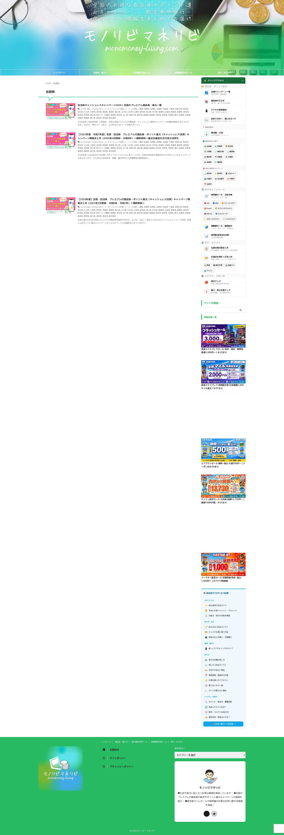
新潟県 (80, 115)
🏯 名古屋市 (219, 179)
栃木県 (92, 115)
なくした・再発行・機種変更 (218, 701)
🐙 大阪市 (230, 179)
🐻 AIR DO (208, 214)
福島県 (152, 115)
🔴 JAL (206, 203)
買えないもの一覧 (214, 685)
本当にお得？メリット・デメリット (221, 610)
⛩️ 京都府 (218, 157)
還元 (176, 115)
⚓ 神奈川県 (219, 151)
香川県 (92, 118)
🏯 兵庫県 (208, 162)
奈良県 (99, 112)
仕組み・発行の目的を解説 (217, 615)
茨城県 (171, 115)
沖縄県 (107, 115)
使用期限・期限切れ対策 (216, 675)
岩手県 (155, 112)
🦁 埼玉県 (229, 146)
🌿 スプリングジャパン (223, 208)
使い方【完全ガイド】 (216, 665)
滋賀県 (113, 115)
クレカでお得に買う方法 (216, 632)
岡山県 (148, 112)
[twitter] (207, 814)
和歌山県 (178, 109)
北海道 (165, 109)
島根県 (161, 112)
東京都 (86, 115)
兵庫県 (159, 109)
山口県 (123, 112)
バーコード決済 (130, 109)
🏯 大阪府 (229, 157)
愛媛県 (179, 112)
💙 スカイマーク (221, 214)
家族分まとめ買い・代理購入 (218, 637)
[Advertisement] (118, 179)
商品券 (185, 109)
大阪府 (92, 112)
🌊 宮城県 (218, 146)
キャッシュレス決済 (116, 109)
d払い (89, 109)
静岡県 (86, 118)
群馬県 (164, 115)
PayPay (95, 109)
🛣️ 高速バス (229, 265)
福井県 (139, 115)
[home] (214, 814)
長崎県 (181, 115)
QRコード (103, 109)
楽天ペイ (99, 115)
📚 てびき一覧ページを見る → (223, 724)
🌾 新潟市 (218, 173)
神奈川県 (132, 115)
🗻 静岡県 (230, 151)
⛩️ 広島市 (208, 184)
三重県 (140, 109)
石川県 (125, 115)
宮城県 (105, 112)
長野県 (187, 115)
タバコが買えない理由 (216, 690)
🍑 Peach (208, 208)
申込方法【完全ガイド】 (216, 627)
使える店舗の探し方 (215, 660)
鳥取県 (105, 118)
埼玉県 (80, 112)
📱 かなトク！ (230, 173)
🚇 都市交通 (217, 265)
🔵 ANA (215, 203)
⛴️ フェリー (208, 270)
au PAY (83, 109)
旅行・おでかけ (225, 72)
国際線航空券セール (183, 72)
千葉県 (171, 109)
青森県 (80, 118)
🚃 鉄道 (207, 265)
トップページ (59, 72)
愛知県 (186, 112)
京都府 (146, 109)
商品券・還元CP (100, 72)
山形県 (130, 112)
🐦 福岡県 (218, 162)
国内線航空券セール (142, 72)
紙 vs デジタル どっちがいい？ (219, 648)
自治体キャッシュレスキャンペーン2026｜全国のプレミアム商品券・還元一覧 (120, 105)
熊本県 (119, 115)
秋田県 (158, 115)
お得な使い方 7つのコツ (216, 680)
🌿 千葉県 (208, 151)
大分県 (86, 112)
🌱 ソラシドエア (229, 219)
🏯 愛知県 (208, 157)
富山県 (117, 112)
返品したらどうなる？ (216, 707)
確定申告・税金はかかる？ (217, 717)
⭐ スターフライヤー (212, 219)
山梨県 (136, 112)
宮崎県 (111, 112)
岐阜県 (142, 112)
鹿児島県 (112, 118)
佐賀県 (152, 109)
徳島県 (173, 112)
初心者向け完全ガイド (216, 605)
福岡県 (146, 115)
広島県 (167, 112)
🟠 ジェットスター (229, 203)
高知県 (99, 118)
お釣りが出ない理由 (215, 670)
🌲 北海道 (208, 146)
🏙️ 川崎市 (208, 179)
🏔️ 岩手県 (208, 173)
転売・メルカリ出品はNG (217, 712)
